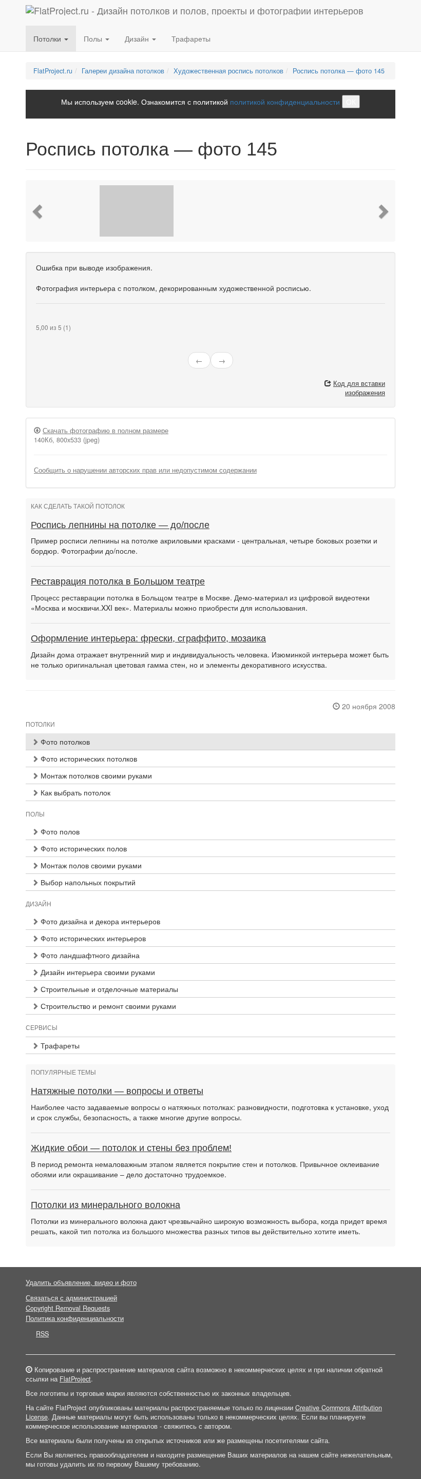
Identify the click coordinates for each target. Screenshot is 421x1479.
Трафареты (190, 38)
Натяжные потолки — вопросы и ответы (117, 1091)
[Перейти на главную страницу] (194, 13)
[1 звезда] (39, 319)
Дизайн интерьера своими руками (97, 972)
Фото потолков (64, 741)
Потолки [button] (48, 38)
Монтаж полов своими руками (90, 865)
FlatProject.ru (52, 70)
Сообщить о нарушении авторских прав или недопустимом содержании (145, 470)
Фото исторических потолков (88, 758)
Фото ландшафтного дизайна (89, 955)
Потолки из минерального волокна (105, 1205)
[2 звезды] (45, 319)
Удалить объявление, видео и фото (81, 1282)
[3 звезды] (51, 319)
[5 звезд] (64, 319)
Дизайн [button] (138, 38)
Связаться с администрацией (71, 1297)
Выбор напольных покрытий (87, 882)
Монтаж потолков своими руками (95, 775)
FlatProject (75, 1379)
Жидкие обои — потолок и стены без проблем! (131, 1148)
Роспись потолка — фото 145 (339, 70)
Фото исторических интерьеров (92, 938)
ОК (351, 101)
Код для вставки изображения (359, 388)
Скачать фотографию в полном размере (105, 430)
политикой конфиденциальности (285, 101)
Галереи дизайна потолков (123, 70)
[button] (38, 211)
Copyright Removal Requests (68, 1308)
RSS (42, 1333)
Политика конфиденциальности (75, 1318)
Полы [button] (94, 38)
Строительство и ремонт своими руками (107, 1006)
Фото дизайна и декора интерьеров (99, 921)
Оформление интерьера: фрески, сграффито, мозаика (148, 638)
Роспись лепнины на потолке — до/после (120, 525)
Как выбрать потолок (74, 792)
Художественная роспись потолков (228, 70)
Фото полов (59, 831)
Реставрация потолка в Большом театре (118, 581)
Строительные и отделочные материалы (108, 989)
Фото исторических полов (83, 848)
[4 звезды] (57, 319)
